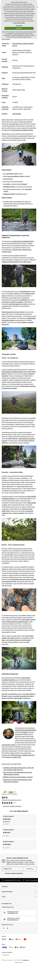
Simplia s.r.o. (26, 960)
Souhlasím (19, 28)
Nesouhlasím (19, 25)
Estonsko (16, 124)
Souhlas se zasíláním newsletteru (14, 873)
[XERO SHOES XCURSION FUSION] (19, 277)
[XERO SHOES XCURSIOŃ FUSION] (19, 339)
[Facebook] (3, 928)
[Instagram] (7, 928)
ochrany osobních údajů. (19, 23)
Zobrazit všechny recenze (12, 806)
